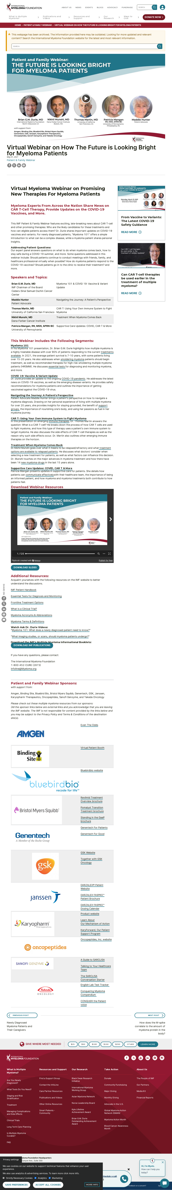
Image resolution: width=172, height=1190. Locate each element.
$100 (94, 1044)
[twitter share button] (14, 165)
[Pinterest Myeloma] (155, 1057)
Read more (129, 232)
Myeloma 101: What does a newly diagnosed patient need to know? (50, 630)
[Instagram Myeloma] (162, 1057)
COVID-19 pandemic (73, 378)
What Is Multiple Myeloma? (18, 17)
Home (18, 25)
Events (89, 7)
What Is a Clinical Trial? (24, 608)
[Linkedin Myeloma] (4, 609)
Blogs (100, 7)
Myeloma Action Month (115, 1119)
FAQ (9, 1142)
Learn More (148, 1044)
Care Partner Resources (50, 1091)
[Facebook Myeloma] (4, 598)
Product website (90, 913)
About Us (66, 7)
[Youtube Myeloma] (140, 1057)
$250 (117, 1044)
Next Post (153, 1015)
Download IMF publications (32, 645)
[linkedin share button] (19, 165)
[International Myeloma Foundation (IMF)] (32, 7)
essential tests (57, 366)
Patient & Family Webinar (38, 25)
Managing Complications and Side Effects (18, 1112)
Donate (107, 1078)
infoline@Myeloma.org (23, 668)
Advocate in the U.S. (113, 1104)
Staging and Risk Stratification (15, 1097)
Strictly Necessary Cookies (19, 1178)
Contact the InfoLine (49, 1085)
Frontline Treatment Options (27, 602)
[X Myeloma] (4, 603)
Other (130, 1044)
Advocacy (112, 7)
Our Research (109, 17)
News (78, 7)
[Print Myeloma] (4, 614)
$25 (73, 1044)
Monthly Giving (111, 1097)
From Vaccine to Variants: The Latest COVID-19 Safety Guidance (141, 221)
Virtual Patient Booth (92, 747)
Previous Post (21, 1015)
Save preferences (16, 1185)
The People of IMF (145, 1078)
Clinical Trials (13, 1120)
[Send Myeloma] (4, 619)
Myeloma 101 (20, 345)
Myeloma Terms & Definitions (27, 621)
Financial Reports (145, 1097)
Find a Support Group (49, 1078)
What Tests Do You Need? (19, 1089)
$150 (106, 1044)
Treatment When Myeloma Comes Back (37, 445)
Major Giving (110, 1091)
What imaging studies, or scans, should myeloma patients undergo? (50, 636)
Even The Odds (89, 725)
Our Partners (143, 1085)
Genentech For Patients (94, 827)
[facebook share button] (9, 165)
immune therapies (59, 421)
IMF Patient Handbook (23, 589)
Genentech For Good (92, 833)
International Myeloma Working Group (82, 1088)
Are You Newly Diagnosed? (14, 1081)
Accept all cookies (48, 1185)
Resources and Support (81, 17)
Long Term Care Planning (19, 1127)
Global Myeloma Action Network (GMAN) (115, 1111)
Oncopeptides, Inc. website (96, 939)
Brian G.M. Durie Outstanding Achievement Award (84, 1121)
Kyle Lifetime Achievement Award (81, 1110)
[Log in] (162, 7)
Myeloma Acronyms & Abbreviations (31, 615)
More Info (92, 1184)
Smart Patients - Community (47, 1111)
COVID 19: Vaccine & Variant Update (34, 375)
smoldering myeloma (72, 359)
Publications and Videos (52, 17)
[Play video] (86, 98)
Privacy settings (11, 1159)
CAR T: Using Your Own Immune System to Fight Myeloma (48, 418)
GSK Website (88, 852)
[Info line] (124, 1179)
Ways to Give (128, 17)
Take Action (111, 1069)
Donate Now (153, 17)
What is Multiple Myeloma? (16, 1071)
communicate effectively (40, 474)
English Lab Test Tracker (95, 984)
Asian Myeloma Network (83, 1096)
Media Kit (141, 1091)
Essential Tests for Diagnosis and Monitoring (36, 596)
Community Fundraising (115, 1085)
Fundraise (127, 7)
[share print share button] (23, 165)
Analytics (42, 1178)
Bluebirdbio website (92, 770)
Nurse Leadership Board (83, 1103)
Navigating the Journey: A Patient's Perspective (42, 395)
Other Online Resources (50, 1104)
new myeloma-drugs (32, 462)
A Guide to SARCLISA (93, 959)
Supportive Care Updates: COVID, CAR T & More (41, 468)
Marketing (57, 1178)
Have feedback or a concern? (135, 1186)
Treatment (12, 1105)
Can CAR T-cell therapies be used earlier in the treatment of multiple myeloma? (140, 280)
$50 (83, 1044)
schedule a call (109, 1176)
